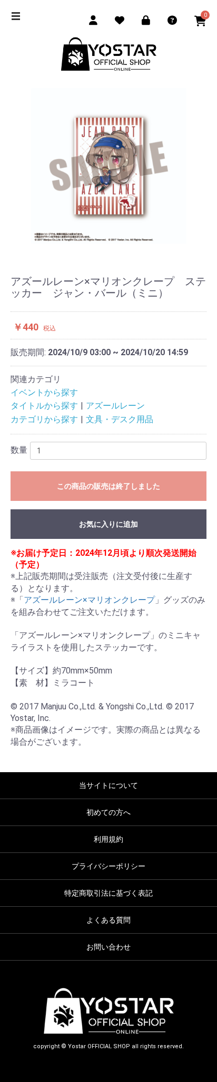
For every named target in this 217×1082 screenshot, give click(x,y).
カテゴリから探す (44, 419)
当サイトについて (108, 785)
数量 (19, 450)
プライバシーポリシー (108, 866)
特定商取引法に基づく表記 (108, 893)
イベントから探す (44, 392)
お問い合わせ (108, 947)
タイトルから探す (44, 406)
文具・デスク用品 (119, 419)
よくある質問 (108, 920)
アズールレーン (115, 406)
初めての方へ (108, 812)
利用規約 (108, 839)
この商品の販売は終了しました (108, 486)
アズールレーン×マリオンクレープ (89, 600)
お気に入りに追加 (108, 524)
